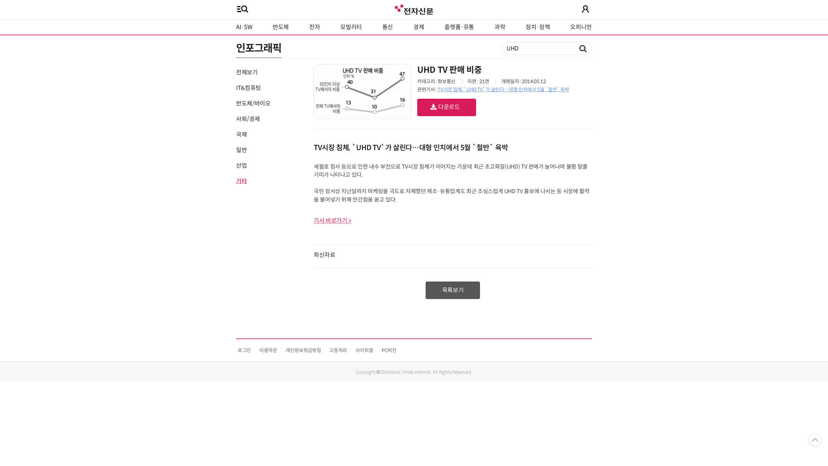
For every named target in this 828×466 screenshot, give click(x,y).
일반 (241, 150)
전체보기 (247, 72)
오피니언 (581, 27)
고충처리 (338, 350)
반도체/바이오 (253, 103)
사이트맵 (364, 350)
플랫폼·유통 (459, 27)
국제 (241, 134)
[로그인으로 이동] (585, 9)
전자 (314, 27)
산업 (241, 165)
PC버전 (389, 350)
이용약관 (268, 350)
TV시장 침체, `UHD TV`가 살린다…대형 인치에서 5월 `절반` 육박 (503, 89)
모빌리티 (351, 27)
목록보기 (453, 290)
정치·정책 (538, 27)
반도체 (281, 27)
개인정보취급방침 (303, 350)
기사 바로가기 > (332, 220)
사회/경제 (248, 119)
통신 (387, 27)
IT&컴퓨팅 (248, 88)
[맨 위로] (815, 440)
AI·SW (244, 27)
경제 (418, 27)
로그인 (244, 350)
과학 (500, 27)
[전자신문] (414, 9)
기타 (241, 181)
